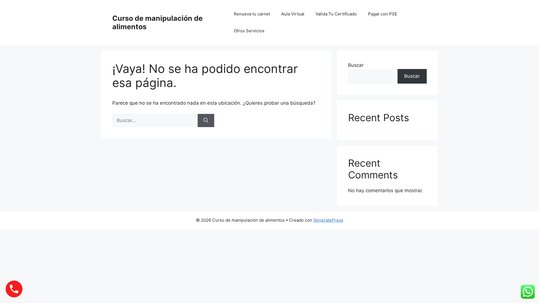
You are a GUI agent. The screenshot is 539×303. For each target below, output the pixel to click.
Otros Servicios (249, 30)
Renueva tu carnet (252, 14)
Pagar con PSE (382, 14)
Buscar (356, 65)
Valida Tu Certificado (336, 14)
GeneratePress (328, 220)
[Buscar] (206, 120)
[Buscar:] (155, 120)
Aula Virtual (292, 14)
